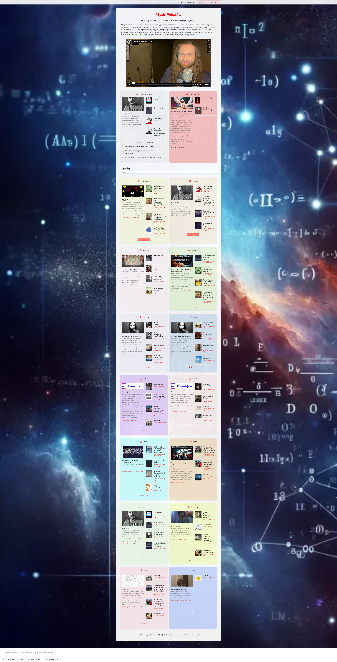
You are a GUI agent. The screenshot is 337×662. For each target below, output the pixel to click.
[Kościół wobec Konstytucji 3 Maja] (198, 335)
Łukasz (173, 218)
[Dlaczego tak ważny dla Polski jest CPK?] (198, 213)
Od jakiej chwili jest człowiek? (132, 336)
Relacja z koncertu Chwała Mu (208, 386)
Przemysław (156, 489)
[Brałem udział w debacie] (198, 398)
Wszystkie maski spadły (158, 462)
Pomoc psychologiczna (158, 486)
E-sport (205, 475)
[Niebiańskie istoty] (149, 616)
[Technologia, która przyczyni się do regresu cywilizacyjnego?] (149, 216)
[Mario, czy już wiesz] (198, 416)
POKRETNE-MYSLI (207, 577)
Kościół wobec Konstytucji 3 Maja (207, 334)
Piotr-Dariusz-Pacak (158, 338)
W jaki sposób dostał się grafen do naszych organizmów (159, 449)
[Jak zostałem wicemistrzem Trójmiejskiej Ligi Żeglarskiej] (198, 463)
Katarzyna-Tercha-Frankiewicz (208, 349)
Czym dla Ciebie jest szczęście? (158, 346)
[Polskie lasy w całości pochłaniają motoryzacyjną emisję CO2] (149, 201)
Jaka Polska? (126, 114)
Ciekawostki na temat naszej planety (158, 188)
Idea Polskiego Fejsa (208, 99)
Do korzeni (125, 589)
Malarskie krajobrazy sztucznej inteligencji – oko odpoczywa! (208, 538)
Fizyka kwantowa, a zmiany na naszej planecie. (181, 270)
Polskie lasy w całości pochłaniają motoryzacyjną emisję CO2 (158, 202)
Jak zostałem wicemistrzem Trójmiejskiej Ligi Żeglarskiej (208, 463)
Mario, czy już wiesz (207, 416)
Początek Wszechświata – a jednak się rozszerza (209, 514)
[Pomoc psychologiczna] (149, 487)
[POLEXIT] (133, 191)
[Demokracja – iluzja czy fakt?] (149, 120)
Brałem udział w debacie (208, 397)
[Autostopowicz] (149, 258)
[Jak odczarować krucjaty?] (149, 290)
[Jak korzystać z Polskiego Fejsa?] (182, 103)
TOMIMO (155, 524)
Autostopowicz (158, 256)
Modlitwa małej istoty (208, 346)
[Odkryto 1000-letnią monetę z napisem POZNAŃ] (149, 396)
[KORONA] (198, 578)
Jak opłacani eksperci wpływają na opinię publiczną (159, 473)
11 (146, 298)
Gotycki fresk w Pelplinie (130, 269)
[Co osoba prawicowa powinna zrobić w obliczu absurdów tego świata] (149, 130)
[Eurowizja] (133, 386)
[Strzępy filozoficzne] (149, 325)
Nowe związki (158, 108)
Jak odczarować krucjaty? (158, 289)
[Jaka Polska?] (133, 104)
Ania (154, 615)
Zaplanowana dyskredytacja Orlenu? (207, 225)
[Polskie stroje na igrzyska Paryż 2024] (182, 453)
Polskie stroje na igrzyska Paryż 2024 (181, 464)
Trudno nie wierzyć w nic (207, 358)
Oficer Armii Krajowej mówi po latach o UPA (159, 278)
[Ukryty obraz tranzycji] (149, 100)
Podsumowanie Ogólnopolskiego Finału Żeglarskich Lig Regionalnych (209, 449)
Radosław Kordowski (159, 192)
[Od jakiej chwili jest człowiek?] (133, 328)
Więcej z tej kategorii (144, 239)
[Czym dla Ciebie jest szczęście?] (149, 347)
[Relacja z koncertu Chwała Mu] (198, 386)
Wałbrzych (156, 420)
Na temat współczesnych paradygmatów (158, 357)
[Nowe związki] (149, 110)
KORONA (206, 576)
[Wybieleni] (198, 408)
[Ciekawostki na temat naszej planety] (149, 188)
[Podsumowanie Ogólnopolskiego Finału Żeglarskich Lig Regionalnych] (198, 449)
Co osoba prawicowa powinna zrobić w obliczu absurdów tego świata (159, 131)
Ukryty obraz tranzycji (157, 99)
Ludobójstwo (157, 266)
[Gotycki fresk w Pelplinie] (133, 261)
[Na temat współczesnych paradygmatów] (149, 358)
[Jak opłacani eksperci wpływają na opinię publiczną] (149, 473)
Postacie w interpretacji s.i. (208, 551)
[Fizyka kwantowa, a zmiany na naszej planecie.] (182, 261)
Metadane (206, 525)
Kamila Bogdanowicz (127, 607)
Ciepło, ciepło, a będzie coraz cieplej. (208, 281)
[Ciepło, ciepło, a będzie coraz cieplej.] (198, 282)
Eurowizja (125, 392)
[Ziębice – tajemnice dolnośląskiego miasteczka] (149, 409)
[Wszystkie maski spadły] (149, 463)
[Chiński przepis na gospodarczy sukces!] (198, 258)
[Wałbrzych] (149, 422)
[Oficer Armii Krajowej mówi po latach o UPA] (149, 278)
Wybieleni (206, 407)
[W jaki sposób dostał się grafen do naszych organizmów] (149, 449)
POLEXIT (125, 200)
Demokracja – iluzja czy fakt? (158, 119)
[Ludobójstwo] (149, 268)
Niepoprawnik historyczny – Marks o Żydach (158, 334)
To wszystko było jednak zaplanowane (130, 461)
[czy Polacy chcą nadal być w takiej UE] (149, 230)
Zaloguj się (201, 2)
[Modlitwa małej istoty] (198, 347)
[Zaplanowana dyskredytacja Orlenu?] (198, 225)
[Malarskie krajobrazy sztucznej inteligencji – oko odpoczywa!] (198, 537)
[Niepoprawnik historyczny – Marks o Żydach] (149, 335)
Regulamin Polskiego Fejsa (208, 109)
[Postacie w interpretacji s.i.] (198, 553)
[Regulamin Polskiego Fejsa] (198, 110)
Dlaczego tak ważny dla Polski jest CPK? (208, 212)
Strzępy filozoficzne (157, 323)
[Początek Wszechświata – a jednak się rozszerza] (198, 514)
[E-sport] (198, 477)
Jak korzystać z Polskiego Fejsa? (181, 111)
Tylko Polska (125, 217)
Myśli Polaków (187, 2)
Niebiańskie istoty (159, 613)
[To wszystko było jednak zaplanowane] (133, 452)
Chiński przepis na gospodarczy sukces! (209, 257)
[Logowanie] (193, 2)
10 (146, 555)
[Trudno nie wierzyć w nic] (198, 359)
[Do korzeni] (133, 581)
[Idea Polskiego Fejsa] (198, 100)
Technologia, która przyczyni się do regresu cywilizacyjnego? (159, 216)
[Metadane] (198, 527)
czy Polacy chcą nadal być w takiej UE (159, 229)
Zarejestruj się (215, 2)
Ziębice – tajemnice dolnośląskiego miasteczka (158, 409)
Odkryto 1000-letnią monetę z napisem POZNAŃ (159, 396)
